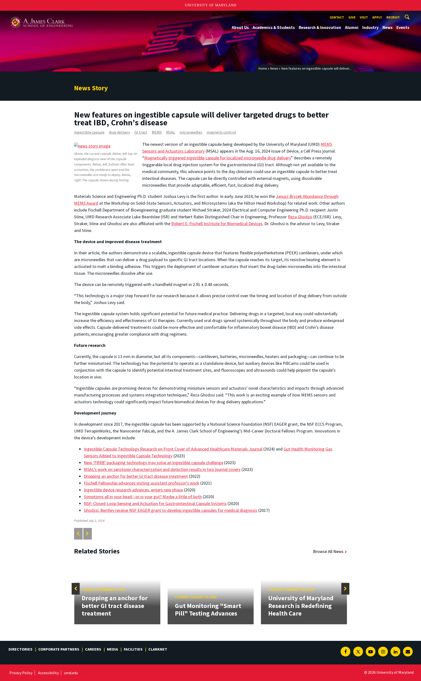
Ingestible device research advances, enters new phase (133, 490)
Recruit (393, 17)
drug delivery (119, 132)
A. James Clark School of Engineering (41, 15)
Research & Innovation (320, 27)
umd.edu (71, 672)
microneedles (191, 132)
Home (262, 68)
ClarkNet (157, 649)
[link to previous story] (78, 533)
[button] (76, 589)
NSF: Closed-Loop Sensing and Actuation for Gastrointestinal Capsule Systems (155, 503)
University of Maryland (210, 5)
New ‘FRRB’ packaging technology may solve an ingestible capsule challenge (153, 462)
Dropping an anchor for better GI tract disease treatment (136, 476)
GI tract (140, 132)
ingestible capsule (89, 132)
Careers (93, 649)
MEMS (157, 132)
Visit (364, 17)
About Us (240, 27)
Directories (20, 649)
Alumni (351, 27)
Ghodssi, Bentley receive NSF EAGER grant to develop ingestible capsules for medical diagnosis (170, 510)
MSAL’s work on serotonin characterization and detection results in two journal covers (162, 469)
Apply (377, 17)
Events (402, 27)
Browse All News (328, 551)
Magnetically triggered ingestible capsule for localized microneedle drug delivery (217, 158)
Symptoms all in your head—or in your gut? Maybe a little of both (143, 496)
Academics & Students (274, 27)
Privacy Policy (21, 672)
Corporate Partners (58, 649)
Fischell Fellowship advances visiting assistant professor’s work (141, 483)
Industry (370, 27)
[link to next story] (87, 533)
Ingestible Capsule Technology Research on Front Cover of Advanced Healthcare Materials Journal (173, 449)
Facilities (133, 649)
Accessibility (48, 672)
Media (112, 649)
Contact (337, 17)
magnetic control (221, 132)
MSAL (170, 132)
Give (351, 17)
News (387, 27)
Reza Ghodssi (300, 217)
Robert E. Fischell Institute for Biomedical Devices (216, 223)
